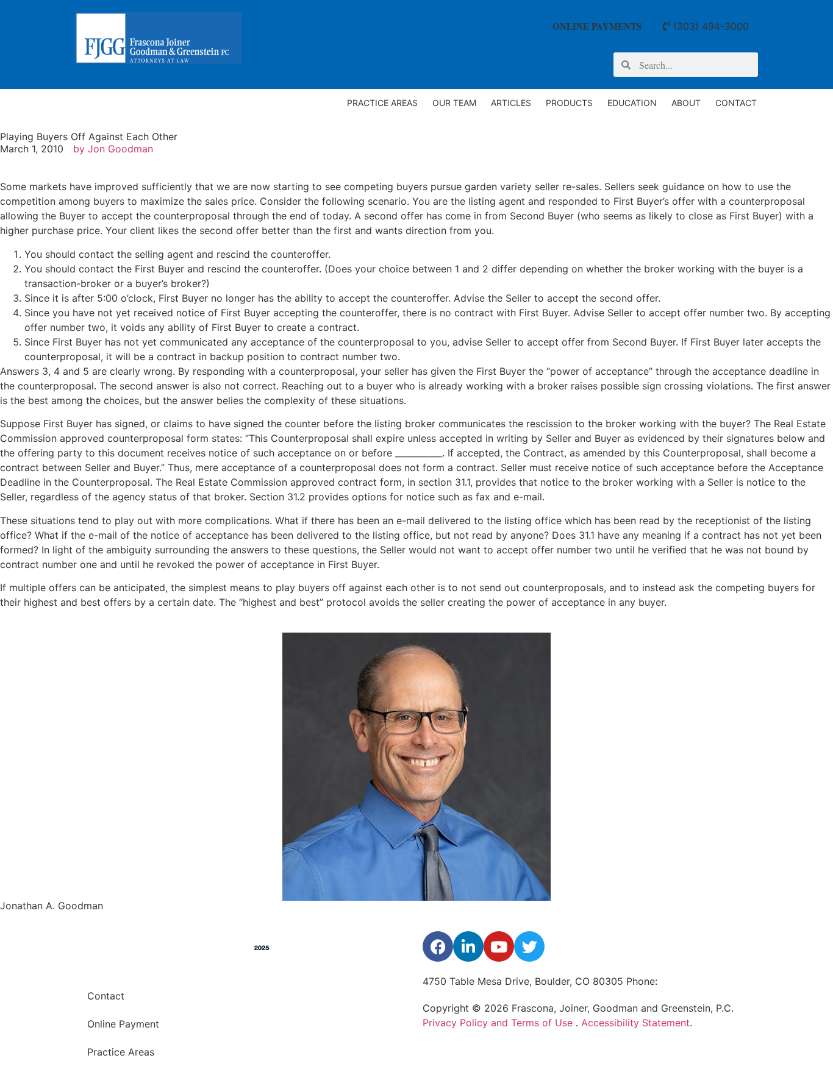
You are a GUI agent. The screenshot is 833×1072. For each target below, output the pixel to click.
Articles (511, 103)
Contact (736, 103)
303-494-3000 (695, 981)
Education (632, 103)
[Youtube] (499, 946)
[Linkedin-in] (468, 946)
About (686, 103)
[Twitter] (529, 946)
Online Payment (123, 1024)
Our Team (454, 103)
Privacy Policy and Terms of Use (499, 1023)
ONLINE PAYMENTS (597, 26)
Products (569, 103)
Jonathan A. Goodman (51, 906)
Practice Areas (382, 103)
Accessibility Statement (635, 1023)
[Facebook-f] (438, 946)
